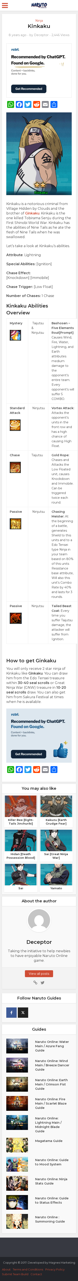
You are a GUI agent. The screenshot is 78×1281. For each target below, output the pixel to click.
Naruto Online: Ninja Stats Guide (51, 1181)
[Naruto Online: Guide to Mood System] (20, 1164)
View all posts (39, 974)
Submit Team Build (15, 1274)
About (6, 1269)
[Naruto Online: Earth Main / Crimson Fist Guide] (20, 1084)
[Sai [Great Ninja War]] (56, 840)
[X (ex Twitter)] (23, 1012)
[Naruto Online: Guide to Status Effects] (20, 1202)
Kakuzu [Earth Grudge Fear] (56, 821)
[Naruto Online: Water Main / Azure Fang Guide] (20, 1046)
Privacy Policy (55, 1269)
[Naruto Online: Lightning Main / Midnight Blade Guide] (20, 1122)
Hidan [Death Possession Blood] (20, 855)
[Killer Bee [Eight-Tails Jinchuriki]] (20, 806)
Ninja (39, 21)
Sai (20, 888)
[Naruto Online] (39, 5)
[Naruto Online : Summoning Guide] (20, 1221)
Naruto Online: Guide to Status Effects (51, 1200)
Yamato (56, 888)
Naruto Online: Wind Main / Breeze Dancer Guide (52, 1065)
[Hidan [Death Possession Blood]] (20, 840)
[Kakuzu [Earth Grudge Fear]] (56, 806)
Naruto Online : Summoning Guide (50, 1219)
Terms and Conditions (28, 1269)
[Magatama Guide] (20, 1145)
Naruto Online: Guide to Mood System (51, 1162)
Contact (36, 1274)
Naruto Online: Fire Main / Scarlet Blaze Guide (51, 1103)
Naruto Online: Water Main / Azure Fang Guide (52, 1046)
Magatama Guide (48, 1141)
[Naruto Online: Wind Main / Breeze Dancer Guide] (20, 1065)
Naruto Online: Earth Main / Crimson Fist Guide (51, 1084)
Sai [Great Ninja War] (56, 855)
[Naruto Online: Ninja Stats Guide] (20, 1183)
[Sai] (20, 874)
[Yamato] (56, 874)
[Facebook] (11, 1012)
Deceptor (41, 35)
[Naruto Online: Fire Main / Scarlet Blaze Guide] (20, 1103)
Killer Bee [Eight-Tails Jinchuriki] (21, 821)
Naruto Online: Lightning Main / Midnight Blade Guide (48, 1124)
